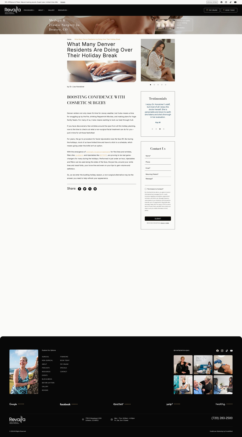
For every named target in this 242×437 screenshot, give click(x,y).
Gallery (45, 386)
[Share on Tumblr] (90, 188)
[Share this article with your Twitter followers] (85, 188)
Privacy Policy (152, 206)
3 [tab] (158, 84)
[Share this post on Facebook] (79, 188)
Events (44, 375)
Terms (167, 223)
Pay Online (64, 364)
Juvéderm (79, 155)
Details (62, 2)
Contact (63, 372)
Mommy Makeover (158, 77)
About (44, 364)
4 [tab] (161, 84)
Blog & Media (47, 379)
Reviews (45, 390)
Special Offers (212, 2)
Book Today (64, 360)
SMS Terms (162, 206)
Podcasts (46, 368)
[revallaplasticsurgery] (226, 2)
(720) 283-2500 (222, 418)
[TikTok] (230, 2)
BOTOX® (103, 155)
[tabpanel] (158, 60)
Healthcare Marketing (216, 431)
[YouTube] (235, 2)
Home (69, 39)
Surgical (45, 357)
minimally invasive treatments (98, 152)
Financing (64, 357)
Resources (46, 372)
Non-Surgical (47, 360)
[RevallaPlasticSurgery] (221, 2)
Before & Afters (48, 383)
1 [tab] (150, 84)
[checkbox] (154, 189)
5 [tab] (165, 84)
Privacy (163, 223)
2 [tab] (154, 84)
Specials (63, 368)
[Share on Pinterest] (95, 188)
